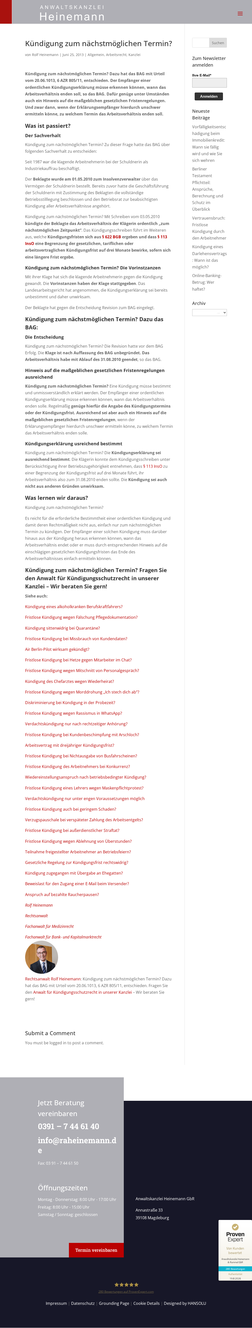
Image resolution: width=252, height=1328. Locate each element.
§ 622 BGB (111, 237)
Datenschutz (83, 1303)
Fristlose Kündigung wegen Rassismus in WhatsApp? (73, 713)
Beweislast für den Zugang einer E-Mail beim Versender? (77, 883)
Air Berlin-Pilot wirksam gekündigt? (57, 649)
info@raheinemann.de (77, 1145)
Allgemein (96, 54)
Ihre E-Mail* (201, 75)
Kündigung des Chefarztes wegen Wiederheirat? (69, 681)
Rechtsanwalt (36, 915)
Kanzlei (134, 54)
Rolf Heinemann (45, 54)
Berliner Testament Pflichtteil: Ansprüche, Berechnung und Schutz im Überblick (207, 189)
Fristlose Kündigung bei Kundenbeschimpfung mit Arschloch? (82, 734)
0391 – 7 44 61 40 (68, 1126)
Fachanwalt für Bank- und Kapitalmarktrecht (63, 937)
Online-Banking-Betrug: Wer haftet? (206, 282)
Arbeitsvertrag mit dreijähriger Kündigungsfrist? (69, 745)
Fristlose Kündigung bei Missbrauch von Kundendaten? (76, 638)
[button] (240, 17)
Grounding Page (114, 1303)
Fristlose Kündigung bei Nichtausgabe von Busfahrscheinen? (81, 756)
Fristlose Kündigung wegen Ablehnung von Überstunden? (78, 841)
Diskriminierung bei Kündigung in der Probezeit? (70, 702)
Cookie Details (146, 1303)
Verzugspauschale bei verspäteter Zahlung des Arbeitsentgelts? (84, 820)
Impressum (56, 1303)
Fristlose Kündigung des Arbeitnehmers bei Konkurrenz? (77, 766)
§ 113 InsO (152, 466)
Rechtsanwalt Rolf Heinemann (53, 979)
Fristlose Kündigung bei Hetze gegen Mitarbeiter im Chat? (78, 660)
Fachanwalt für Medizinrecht (49, 926)
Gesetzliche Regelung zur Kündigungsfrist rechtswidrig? (76, 862)
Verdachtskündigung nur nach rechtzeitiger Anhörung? (76, 724)
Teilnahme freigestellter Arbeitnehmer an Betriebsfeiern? (78, 852)
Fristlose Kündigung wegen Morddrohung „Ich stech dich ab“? (82, 692)
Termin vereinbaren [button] (96, 1250)
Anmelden (209, 96)
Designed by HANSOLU (185, 1303)
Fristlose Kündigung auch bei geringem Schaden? (70, 809)
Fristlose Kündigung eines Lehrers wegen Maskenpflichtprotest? (84, 788)
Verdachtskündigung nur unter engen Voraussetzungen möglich (85, 798)
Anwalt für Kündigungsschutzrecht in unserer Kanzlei (82, 992)
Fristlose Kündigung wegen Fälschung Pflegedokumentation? (81, 617)
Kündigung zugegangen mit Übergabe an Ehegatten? (74, 873)
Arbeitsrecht (116, 54)
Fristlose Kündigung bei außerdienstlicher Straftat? (72, 830)
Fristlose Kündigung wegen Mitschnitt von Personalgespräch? (82, 670)
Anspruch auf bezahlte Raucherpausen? (62, 894)
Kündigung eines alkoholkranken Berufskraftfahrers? (74, 606)
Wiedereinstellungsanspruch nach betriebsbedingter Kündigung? (85, 777)
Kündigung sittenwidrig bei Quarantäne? (62, 628)
